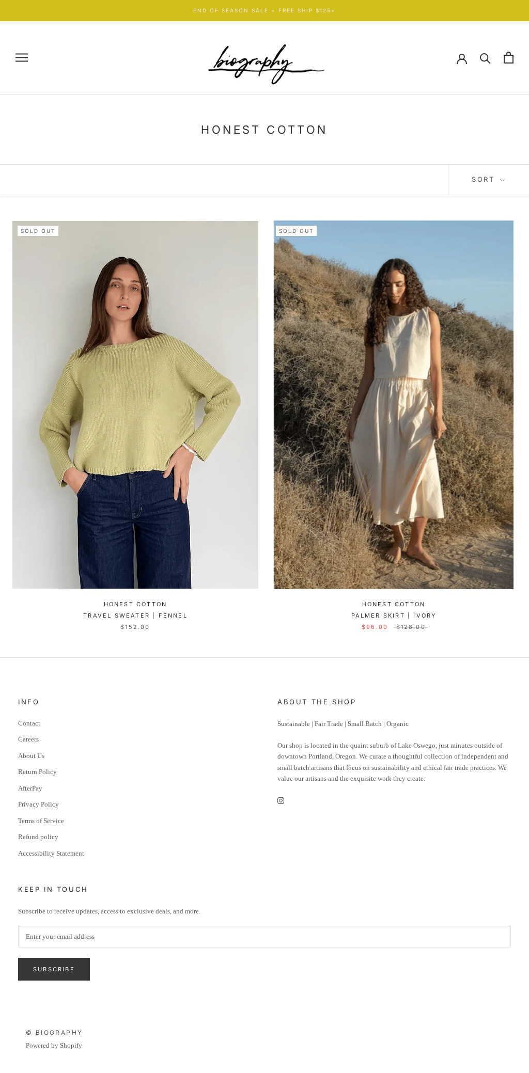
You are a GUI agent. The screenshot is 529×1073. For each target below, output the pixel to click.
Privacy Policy (38, 804)
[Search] (485, 57)
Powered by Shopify (54, 1045)
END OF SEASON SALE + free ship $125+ (264, 10)
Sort (485, 179)
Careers (28, 739)
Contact (29, 723)
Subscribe (54, 969)
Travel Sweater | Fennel (135, 615)
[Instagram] (280, 800)
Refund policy (38, 837)
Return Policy (37, 772)
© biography (54, 1032)
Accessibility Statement (51, 853)
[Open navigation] (21, 57)
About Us (31, 756)
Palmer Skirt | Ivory (394, 615)
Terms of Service (41, 821)
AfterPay (30, 788)
